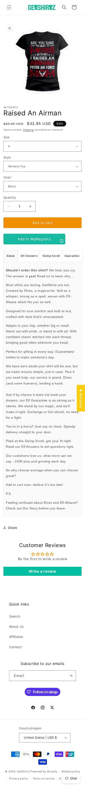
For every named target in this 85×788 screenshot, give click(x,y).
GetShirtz (23, 771)
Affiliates (16, 637)
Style (7, 157)
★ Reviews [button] (81, 398)
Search (14, 616)
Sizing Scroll (51, 256)
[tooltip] (61, 240)
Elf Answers (29, 256)
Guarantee (72, 256)
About (10, 256)
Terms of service (44, 778)
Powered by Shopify (43, 771)
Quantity (9, 197)
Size (6, 137)
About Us (16, 626)
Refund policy (71, 771)
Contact (15, 647)
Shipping (28, 129)
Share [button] (12, 528)
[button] (9, 7)
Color (7, 177)
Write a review (42, 571)
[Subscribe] (71, 675)
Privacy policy (18, 778)
